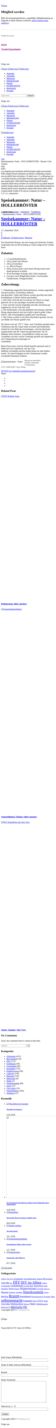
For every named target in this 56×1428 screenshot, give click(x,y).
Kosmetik (11, 1068)
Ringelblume (25, 1296)
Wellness (10, 1093)
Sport (9, 1086)
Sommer (27, 1300)
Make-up (47, 1289)
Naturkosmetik (13, 1083)
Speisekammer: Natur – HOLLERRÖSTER (23, 221)
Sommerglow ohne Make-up (16, 1258)
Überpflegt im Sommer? (14, 1109)
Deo (11, 1283)
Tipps (46, 1301)
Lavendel (40, 1289)
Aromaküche (18, 1279)
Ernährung (36, 212)
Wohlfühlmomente (42, 1304)
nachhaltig (19, 1292)
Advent (3, 1279)
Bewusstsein (12, 1059)
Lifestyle (10, 1073)
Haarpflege (38, 1286)
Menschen (11, 1078)
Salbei (53, 1297)
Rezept (20, 371)
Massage (5, 1292)
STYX (40, 1301)
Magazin (28, 238)
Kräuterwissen (17, 238)
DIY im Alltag (11, 371)
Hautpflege (4, 1289)
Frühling (44, 1283)
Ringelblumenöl (37, 1297)
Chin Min (5, 1283)
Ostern (46, 1292)
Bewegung (47, 1279)
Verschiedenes (13, 1091)
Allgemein (24, 212)
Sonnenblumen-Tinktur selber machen (19, 1244)
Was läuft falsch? (12, 1231)
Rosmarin (47, 1297)
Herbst (11, 1289)
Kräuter (17, 1289)
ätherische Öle (19, 1307)
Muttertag (12, 1292)
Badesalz (40, 1279)
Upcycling (11, 1088)
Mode (9, 1081)
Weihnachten (17, 1304)
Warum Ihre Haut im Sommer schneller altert (21, 1218)
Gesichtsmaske (17, 1286)
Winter (32, 1304)
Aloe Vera (9, 1279)
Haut (45, 1286)
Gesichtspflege (28, 1286)
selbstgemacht (29, 371)
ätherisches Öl (5, 1307)
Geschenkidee (5, 1286)
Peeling (4, 1296)
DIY (3, 371)
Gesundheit (11, 1066)
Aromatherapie (30, 1279)
